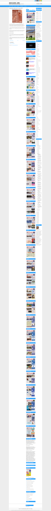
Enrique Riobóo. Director (39, 229)
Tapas (37, 126)
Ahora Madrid (37, 44)
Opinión (37, 109)
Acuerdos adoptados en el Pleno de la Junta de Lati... (39, 174)
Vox (36, 137)
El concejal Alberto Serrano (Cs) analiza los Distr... (39, 159)
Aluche (37, 45)
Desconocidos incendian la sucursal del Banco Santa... (39, 203)
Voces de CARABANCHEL (29, 498)
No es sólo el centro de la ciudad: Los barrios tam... (39, 197)
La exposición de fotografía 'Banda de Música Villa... (39, 195)
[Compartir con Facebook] (11, 38)
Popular (27, 9)
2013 (37, 218)
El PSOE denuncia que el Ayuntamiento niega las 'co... (39, 191)
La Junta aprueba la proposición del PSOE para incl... (39, 161)
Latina (37, 88)
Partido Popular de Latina (29, 484)
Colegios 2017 (37, 54)
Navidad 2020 (37, 99)
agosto (38, 149)
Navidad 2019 (37, 98)
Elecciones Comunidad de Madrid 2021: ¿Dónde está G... (39, 155)
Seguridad (37, 118)
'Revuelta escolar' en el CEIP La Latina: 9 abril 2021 (39, 200)
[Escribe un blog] (10, 38)
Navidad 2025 (37, 105)
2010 (37, 221)
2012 (37, 219)
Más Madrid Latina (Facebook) (30, 485)
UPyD (37, 130)
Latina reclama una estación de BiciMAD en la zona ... (39, 169)
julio (37, 150)
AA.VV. (37, 43)
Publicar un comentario (12, 43)
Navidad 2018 (37, 97)
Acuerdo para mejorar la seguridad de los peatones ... (39, 207)
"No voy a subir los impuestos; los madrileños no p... (39, 184)
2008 (37, 223)
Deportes (37, 63)
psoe (36, 116)
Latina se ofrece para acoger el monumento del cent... (39, 180)
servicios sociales (38, 120)
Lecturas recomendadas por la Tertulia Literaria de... (39, 163)
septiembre (38, 148)
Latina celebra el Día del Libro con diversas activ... (39, 165)
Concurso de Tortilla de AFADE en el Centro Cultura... (39, 157)
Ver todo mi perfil (38, 245)
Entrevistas (37, 75)
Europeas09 (37, 78)
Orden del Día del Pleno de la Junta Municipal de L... (39, 186)
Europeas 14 (37, 77)
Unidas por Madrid (38, 129)
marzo (38, 208)
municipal (37, 95)
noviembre (38, 146)
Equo (37, 76)
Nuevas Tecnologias (38, 106)
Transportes (37, 127)
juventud (37, 87)
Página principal (27, 506)
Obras (37, 107)
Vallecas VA (28, 497)
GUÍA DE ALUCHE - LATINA (14, 3)
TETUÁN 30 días (28, 496)
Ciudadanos (37, 53)
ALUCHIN (37, 46)
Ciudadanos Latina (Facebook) (30, 486)
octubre (38, 147)
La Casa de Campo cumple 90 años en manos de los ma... (39, 167)
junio (37, 151)
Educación (37, 65)
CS (36, 57)
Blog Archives (33, 9)
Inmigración (37, 84)
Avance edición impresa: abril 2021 (39, 198)
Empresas (37, 74)
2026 (37, 140)
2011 (37, 220)
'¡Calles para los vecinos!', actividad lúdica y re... (39, 193)
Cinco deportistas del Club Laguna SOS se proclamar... (39, 176)
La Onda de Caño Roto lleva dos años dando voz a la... (39, 172)
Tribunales (37, 128)
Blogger (33, 477)
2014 (37, 217)
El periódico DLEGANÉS (29, 499)
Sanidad (37, 117)
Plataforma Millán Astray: (32, 58)
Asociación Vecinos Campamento (30, 482)
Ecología (37, 64)
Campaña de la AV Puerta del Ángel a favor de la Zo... (39, 178)
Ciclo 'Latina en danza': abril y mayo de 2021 (16, 8)
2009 (37, 222)
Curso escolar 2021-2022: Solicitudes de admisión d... (39, 188)
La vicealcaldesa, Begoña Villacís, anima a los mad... (39, 182)
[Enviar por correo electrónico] (9, 38)
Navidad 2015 (37, 96)
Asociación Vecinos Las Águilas (30, 483)
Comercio (37, 55)
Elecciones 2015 (38, 67)
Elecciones (37, 66)
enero (37, 210)
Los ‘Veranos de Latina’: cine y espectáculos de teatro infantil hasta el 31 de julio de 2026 (32, 69)
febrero (38, 209)
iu (36, 85)
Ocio (36, 108)
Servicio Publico (38, 119)
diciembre (38, 145)
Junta (37, 86)
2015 (37, 216)
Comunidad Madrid (38, 56)
